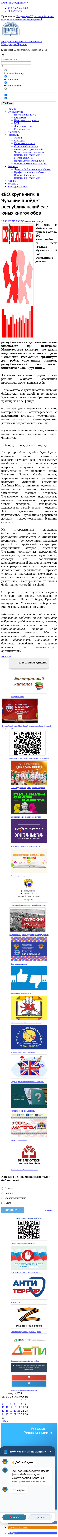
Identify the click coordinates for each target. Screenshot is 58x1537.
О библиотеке (15, 111)
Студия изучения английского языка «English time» (27, 1081)
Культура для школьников (19, 964)
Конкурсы (19, 140)
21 (18, 1410)
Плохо (7, 1202)
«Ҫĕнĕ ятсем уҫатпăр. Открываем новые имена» (26, 1023)
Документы (14, 132)
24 (3, 1414)
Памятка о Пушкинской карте (30, 163)
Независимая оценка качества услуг (22, 993)
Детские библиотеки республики (32, 169)
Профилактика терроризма (29, 160)
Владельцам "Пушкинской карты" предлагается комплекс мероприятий (27, 18)
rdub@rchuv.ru (15, 11)
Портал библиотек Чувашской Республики (24, 1170)
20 (15, 1410)
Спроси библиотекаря (26, 146)
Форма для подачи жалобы (29, 149)
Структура (20, 117)
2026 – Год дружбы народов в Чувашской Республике (28, 788)
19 (11, 1410)
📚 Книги (14, 1517)
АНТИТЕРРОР (16, 1302)
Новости (6, 656)
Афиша (12, 180)
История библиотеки (25, 114)
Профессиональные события (30, 172)
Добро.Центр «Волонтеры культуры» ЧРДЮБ (25, 846)
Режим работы (22, 129)
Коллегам (13, 166)
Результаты (48, 1210)
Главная (12, 109)
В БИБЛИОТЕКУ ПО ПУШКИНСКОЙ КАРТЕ (26, 817)
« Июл (4, 1421)
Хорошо (8, 1193)
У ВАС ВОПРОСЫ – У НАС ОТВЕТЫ (23, 1111)
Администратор (34, 221)
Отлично (9, 1188)
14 (18, 1407)
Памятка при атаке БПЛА (28, 155)
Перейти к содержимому (15, 2)
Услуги (18, 137)
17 (3, 1410)
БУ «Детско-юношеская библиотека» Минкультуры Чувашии (21, 43)
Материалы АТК (23, 157)
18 (7, 1410)
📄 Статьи (40, 1517)
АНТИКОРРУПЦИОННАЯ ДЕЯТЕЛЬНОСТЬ (26, 1273)
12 (11, 1407)
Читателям (13, 134)
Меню (10, 103)
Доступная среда (23, 126)
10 (3, 1407)
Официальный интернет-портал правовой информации (28, 905)
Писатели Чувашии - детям (19, 876)
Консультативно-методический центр (23, 1052)
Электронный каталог (17, 696)
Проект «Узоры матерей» (19, 1140)
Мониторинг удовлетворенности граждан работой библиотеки (29, 758)
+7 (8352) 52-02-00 (18, 8)
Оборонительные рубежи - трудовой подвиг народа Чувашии (29, 935)
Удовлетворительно (15, 1198)
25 (7, 1414)
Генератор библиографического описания (24, 1390)
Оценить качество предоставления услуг (23, 1243)
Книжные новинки (24, 143)
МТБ (16, 123)
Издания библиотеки (25, 175)
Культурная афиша (18, 186)
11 (7, 1407)
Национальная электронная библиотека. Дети (25, 1361)
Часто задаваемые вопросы (29, 152)
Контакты (13, 183)
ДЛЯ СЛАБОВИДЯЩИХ (32, 662)
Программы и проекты (26, 120)
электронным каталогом (28, 1481)
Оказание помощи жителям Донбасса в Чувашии (26, 1332)
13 (15, 1407)
